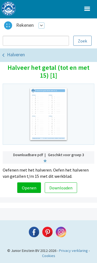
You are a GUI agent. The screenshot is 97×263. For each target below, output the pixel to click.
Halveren (16, 54)
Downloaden (60, 187)
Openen (29, 187)
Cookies (48, 255)
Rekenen (25, 25)
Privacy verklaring (73, 250)
